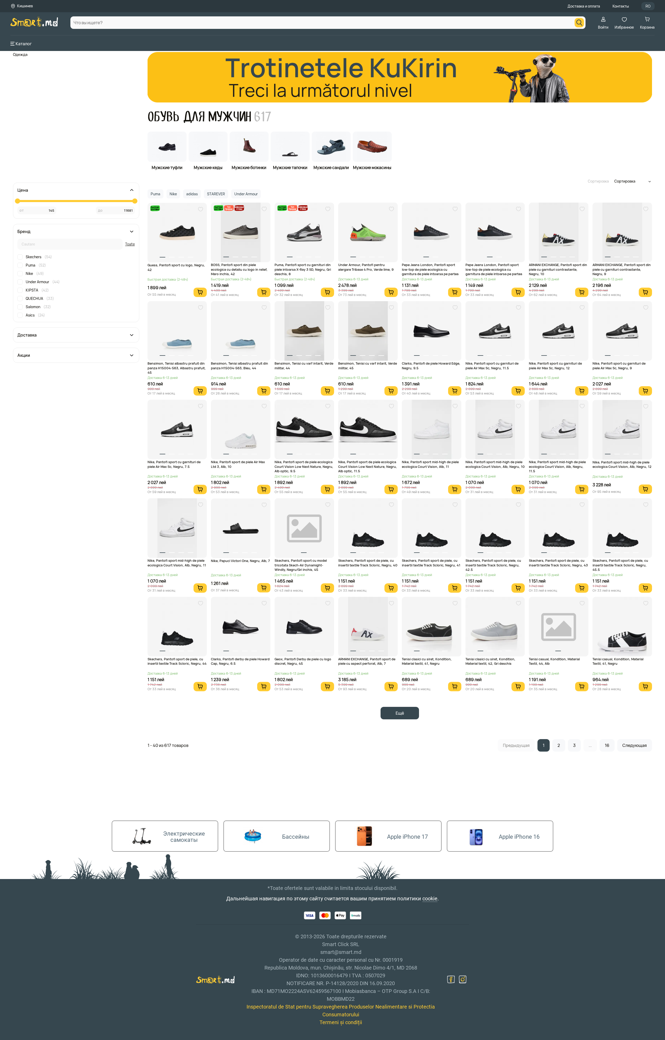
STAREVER (216, 193)
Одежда (20, 54)
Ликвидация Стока (239, 207)
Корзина (647, 27)
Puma (36, 265)
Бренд (23, 231)
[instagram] (463, 979)
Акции (23, 355)
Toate (130, 244)
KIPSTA (37, 290)
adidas (192, 193)
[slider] (17, 201)
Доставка (27, 335)
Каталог (24, 44)
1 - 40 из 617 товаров (168, 745)
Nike (35, 273)
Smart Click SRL (40, 1037)
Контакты (621, 6)
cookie (429, 898)
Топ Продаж (228, 207)
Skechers (39, 256)
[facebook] (451, 979)
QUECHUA (40, 298)
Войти (603, 27)
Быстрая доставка (155, 208)
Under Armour (43, 281)
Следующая (634, 745)
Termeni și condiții (341, 1022)
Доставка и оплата (584, 6)
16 (607, 745)
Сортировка (598, 181)
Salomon (38, 306)
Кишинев (25, 5)
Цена (22, 190)
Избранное (624, 27)
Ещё (400, 713)
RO (648, 6)
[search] (579, 22)
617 (263, 117)
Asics (35, 315)
